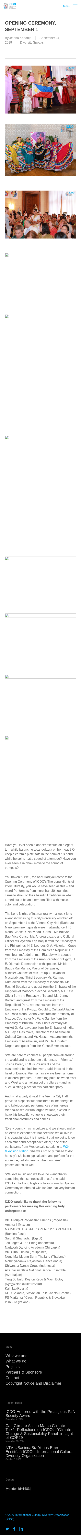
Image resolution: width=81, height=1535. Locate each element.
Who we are (16, 1356)
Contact (12, 1378)
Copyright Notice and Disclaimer (33, 1383)
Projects (13, 1367)
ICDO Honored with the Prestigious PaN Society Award (40, 1414)
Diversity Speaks (32, 42)
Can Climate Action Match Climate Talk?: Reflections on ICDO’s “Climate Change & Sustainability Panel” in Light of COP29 (39, 1432)
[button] (70, 6)
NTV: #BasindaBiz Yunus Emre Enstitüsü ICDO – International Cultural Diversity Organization (39, 1452)
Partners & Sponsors (24, 1372)
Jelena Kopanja (20, 38)
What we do (16, 1361)
